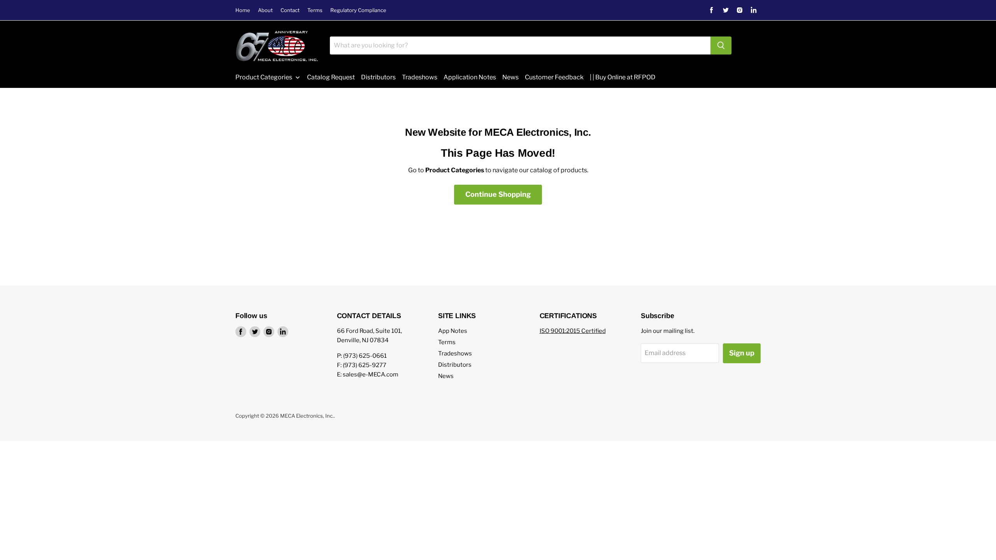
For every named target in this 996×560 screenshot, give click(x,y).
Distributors (455, 364)
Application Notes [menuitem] (470, 77)
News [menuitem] (510, 77)
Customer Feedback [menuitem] (554, 77)
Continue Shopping (498, 194)
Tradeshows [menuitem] (419, 77)
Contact (290, 10)
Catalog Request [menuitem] (331, 77)
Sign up (741, 353)
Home (242, 10)
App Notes (452, 330)
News (446, 376)
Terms (315, 10)
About (265, 10)
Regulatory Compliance (358, 10)
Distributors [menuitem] (378, 77)
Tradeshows (455, 353)
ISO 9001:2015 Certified (573, 330)
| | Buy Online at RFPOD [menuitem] (623, 77)
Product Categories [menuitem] (263, 77)
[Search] (720, 45)
